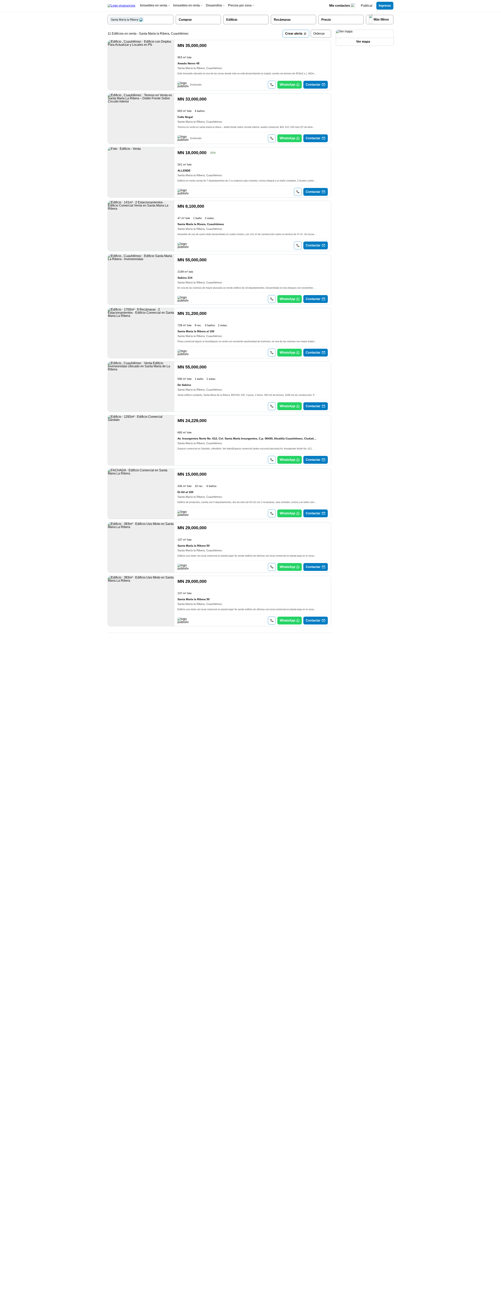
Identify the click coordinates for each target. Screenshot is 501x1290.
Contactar (313, 84)
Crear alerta (293, 33)
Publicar (366, 5)
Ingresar (385, 5)
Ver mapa (363, 41)
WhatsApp (287, 84)
